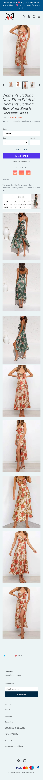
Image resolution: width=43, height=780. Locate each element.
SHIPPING (8, 740)
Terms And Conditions (14, 746)
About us (8, 716)
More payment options (21, 161)
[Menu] (39, 16)
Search (7, 710)
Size (4, 138)
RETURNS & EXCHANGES (15, 728)
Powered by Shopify (28, 772)
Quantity (33, 138)
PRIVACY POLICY (11, 734)
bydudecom (17, 772)
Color (5, 129)
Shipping (17, 121)
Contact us (9, 722)
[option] (11, 84)
